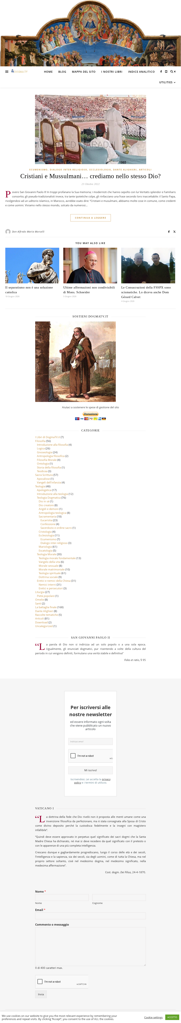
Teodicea (42, 471)
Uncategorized (44, 626)
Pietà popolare (46, 596)
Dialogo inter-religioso (68, 169)
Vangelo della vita (49, 562)
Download (41, 622)
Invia (41, 994)
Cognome (97, 903)
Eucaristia (46, 520)
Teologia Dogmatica (49, 497)
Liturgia (39, 592)
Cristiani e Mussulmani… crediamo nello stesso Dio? (90, 176)
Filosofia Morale (47, 460)
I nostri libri (111, 71)
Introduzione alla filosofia (52, 444)
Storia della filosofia (49, 467)
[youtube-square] (166, 71)
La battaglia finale (46, 607)
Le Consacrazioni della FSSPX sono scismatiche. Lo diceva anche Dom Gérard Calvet (146, 292)
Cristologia (45, 531)
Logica (41, 448)
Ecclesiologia (100, 169)
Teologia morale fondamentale (57, 558)
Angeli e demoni (49, 509)
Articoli (145, 169)
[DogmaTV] (19, 71)
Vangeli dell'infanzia (49, 482)
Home (48, 71)
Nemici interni (47, 584)
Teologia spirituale (50, 573)
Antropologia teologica (52, 512)
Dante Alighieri (125, 169)
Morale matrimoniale (52, 569)
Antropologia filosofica (51, 456)
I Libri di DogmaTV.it (47, 437)
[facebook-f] (161, 71)
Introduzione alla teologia (52, 494)
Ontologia (43, 463)
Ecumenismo (38, 169)
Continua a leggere (90, 217)
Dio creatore (46, 505)
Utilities (166, 82)
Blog (62, 71)
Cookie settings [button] (153, 1017)
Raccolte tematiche (46, 614)
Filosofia (40, 441)
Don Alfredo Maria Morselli (28, 231)
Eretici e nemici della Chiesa (54, 580)
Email (40, 910)
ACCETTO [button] (172, 1017)
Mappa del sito (84, 71)
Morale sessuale (48, 565)
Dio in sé (44, 501)
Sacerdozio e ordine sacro (56, 527)
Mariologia (45, 546)
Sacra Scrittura (44, 475)
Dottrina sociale (48, 577)
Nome (40, 891)
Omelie (39, 599)
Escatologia (45, 550)
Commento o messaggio (52, 924)
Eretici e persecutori (51, 588)
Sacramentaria (47, 516)
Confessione (47, 524)
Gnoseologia (44, 452)
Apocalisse (43, 478)
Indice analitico (141, 71)
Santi (38, 603)
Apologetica (44, 490)
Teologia (40, 486)
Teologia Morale (46, 554)
